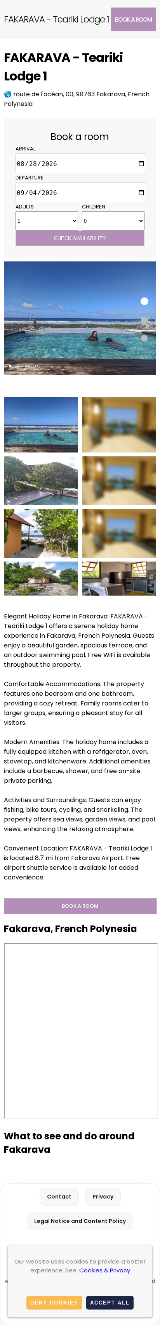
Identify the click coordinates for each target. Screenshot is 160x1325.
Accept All (110, 1303)
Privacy (102, 1196)
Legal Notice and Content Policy (80, 1221)
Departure (29, 177)
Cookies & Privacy (104, 1270)
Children (93, 206)
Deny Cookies (54, 1303)
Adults (25, 206)
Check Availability (80, 238)
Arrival (25, 148)
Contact (59, 1196)
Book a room (133, 19)
